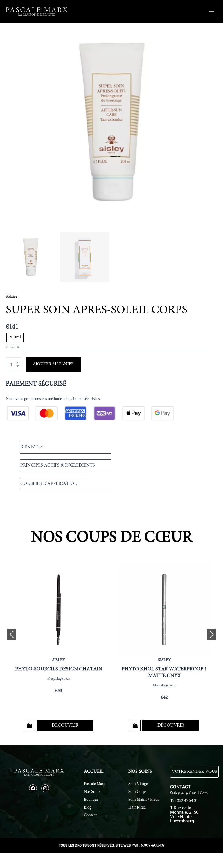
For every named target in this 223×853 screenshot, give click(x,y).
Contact (90, 815)
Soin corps (137, 792)
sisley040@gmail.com (189, 793)
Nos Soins (92, 792)
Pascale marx (94, 784)
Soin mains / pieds (143, 800)
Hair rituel (137, 808)
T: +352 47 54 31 (184, 801)
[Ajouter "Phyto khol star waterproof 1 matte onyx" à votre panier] (135, 725)
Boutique (91, 800)
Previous (11, 634)
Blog (87, 808)
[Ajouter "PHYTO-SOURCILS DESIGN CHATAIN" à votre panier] (29, 725)
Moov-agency (153, 845)
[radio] (15, 337)
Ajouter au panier (53, 364)
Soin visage (138, 784)
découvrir (65, 725)
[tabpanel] (59, 648)
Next (211, 634)
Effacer (12, 347)
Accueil (94, 771)
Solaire (11, 297)
